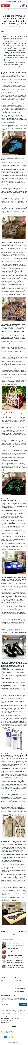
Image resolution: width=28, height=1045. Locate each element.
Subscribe (23, 1004)
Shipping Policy (18, 980)
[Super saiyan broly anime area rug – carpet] (14, 483)
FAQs (2, 980)
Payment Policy (18, 985)
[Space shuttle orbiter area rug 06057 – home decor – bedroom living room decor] (14, 913)
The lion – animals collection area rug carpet (15, 36)
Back (14, 934)
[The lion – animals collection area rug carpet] (14, 227)
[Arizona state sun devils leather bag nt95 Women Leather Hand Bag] (14, 397)
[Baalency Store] (5, 6)
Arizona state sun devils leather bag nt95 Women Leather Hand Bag (13, 324)
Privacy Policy (18, 983)
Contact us (3, 985)
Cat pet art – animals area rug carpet (13, 38)
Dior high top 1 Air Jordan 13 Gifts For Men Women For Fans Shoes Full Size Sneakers (14, 578)
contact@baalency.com (8, 1020)
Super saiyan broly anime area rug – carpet (15, 43)
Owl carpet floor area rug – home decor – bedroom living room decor (13, 499)
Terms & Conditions (19, 991)
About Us (3, 983)
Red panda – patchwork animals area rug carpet (13, 72)
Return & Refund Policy (20, 988)
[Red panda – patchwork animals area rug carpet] (14, 142)
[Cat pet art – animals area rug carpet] (14, 308)
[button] (2, 9)
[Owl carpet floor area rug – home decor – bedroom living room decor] (14, 562)
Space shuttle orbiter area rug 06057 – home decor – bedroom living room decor (13, 842)
